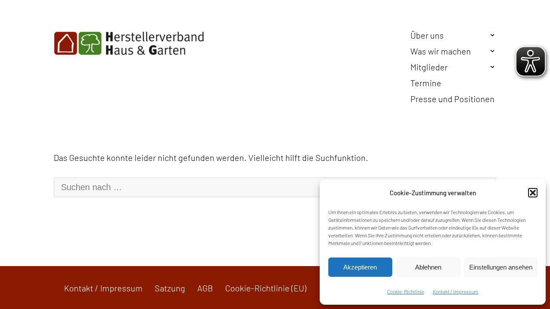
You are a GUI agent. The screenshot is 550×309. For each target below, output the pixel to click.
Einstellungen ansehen (500, 267)
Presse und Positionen (452, 99)
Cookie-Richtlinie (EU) (265, 288)
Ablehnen (428, 267)
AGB (205, 288)
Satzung (170, 288)
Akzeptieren (360, 267)
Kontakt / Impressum (455, 291)
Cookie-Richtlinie (405, 291)
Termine (425, 83)
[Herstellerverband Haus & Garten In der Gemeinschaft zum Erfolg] (129, 43)
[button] (533, 192)
